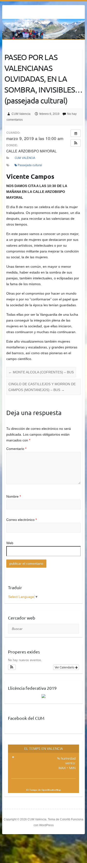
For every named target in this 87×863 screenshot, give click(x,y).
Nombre (13, 496)
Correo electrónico (21, 520)
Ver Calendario (65, 667)
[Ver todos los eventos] (76, 133)
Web (9, 543)
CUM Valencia (21, 114)
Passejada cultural (30, 165)
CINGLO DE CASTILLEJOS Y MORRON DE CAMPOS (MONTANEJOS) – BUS (42, 387)
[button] (75, 143)
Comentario (16, 449)
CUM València (25, 158)
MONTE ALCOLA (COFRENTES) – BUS (41, 372)
